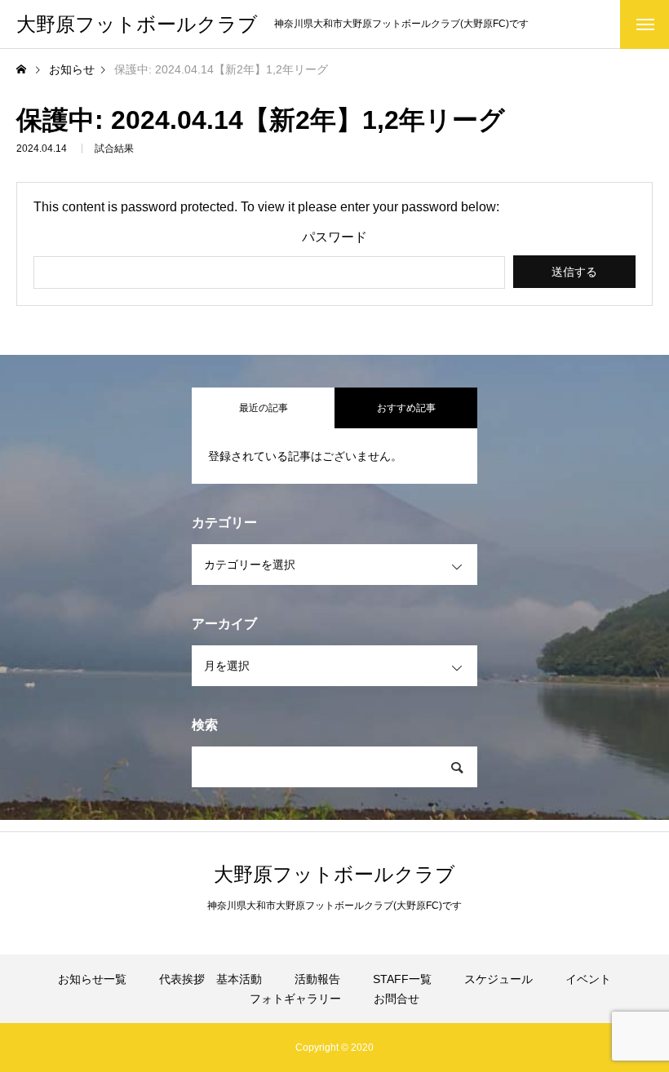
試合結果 (114, 148)
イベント (588, 979)
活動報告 (317, 979)
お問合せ (396, 998)
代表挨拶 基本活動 (210, 979)
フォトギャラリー (295, 998)
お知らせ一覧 (92, 979)
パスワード (334, 237)
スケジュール (498, 979)
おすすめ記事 (406, 408)
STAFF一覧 (402, 979)
